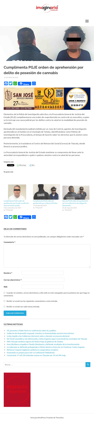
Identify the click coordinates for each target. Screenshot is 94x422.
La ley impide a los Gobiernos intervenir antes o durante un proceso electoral (38, 336)
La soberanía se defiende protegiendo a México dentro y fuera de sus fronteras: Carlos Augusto (45, 347)
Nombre (8, 273)
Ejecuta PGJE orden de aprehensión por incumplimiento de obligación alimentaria (75, 203)
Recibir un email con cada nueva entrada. (23, 306)
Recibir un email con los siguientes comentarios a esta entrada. (32, 301)
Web (5, 286)
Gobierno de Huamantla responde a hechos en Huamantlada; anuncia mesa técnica (40, 333)
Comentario (9, 242)
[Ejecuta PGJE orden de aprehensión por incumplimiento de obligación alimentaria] (75, 192)
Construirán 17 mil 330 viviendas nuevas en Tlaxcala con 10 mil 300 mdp (36, 355)
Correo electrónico (13, 280)
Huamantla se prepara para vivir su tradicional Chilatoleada (30, 352)
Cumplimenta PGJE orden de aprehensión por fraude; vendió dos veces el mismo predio (16, 203)
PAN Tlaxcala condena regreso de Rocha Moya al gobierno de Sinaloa (35, 341)
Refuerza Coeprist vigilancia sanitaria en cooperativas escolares (32, 350)
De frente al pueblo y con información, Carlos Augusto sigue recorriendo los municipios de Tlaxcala (47, 339)
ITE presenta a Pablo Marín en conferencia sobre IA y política (31, 330)
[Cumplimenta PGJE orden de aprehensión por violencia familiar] (46, 192)
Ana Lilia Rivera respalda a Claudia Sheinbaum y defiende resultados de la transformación (43, 344)
